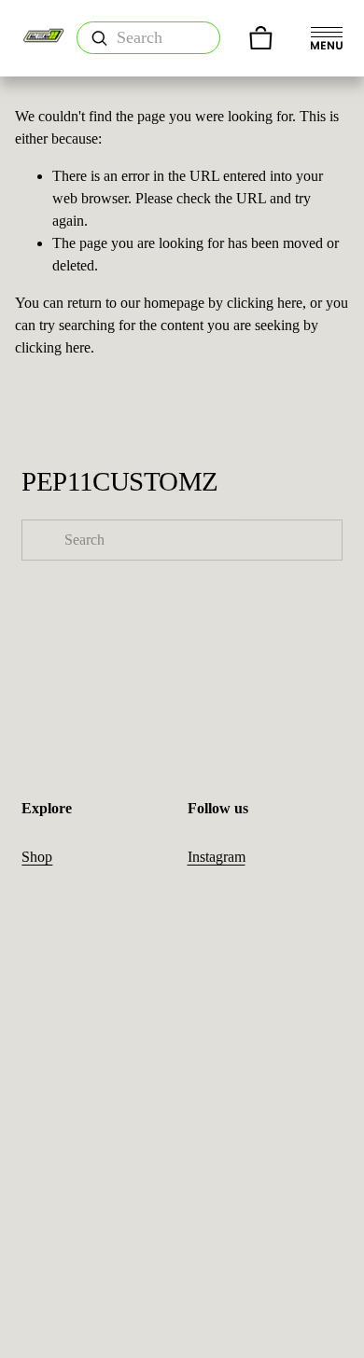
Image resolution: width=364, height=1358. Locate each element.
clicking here (264, 303)
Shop (36, 857)
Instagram (216, 857)
